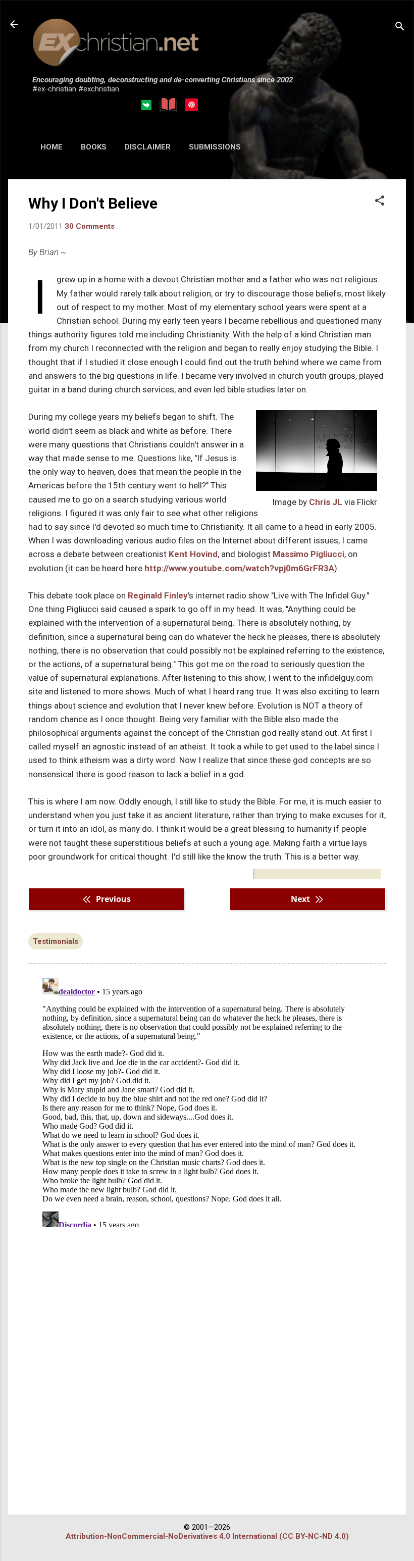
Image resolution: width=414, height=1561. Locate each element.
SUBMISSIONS (215, 147)
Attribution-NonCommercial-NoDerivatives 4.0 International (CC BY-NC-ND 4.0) (207, 1536)
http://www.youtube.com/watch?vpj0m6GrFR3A (239, 568)
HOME (51, 147)
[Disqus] (207, 1100)
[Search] (400, 27)
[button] (380, 201)
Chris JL (325, 502)
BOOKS (94, 147)
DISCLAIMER (148, 147)
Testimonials (55, 941)
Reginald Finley (158, 595)
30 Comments (90, 226)
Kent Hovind (193, 554)
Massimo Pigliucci (308, 554)
